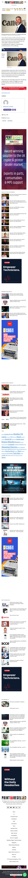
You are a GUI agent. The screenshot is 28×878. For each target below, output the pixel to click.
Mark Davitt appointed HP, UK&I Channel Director (16, 411)
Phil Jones (23, 449)
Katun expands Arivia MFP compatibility (18, 385)
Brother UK (18, 434)
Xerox (4, 457)
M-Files (24, 444)
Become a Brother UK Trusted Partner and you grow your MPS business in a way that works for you (18, 202)
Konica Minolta (8, 442)
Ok (14, 876)
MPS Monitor (14, 449)
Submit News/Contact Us (14, 852)
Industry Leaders (14, 830)
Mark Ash (19, 447)
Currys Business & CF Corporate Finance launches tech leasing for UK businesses (18, 418)
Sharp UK (22, 451)
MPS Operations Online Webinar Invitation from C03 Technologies (16, 294)
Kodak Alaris (20, 439)
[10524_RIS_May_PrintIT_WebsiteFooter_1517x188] (14, 868)
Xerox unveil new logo (14, 615)
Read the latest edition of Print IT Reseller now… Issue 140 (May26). (17, 518)
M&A (14, 826)
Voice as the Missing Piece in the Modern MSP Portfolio (18, 641)
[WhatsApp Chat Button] (25, 875)
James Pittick (14, 439)
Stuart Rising (10, 120)
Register (14, 847)
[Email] (13, 110)
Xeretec (21, 455)
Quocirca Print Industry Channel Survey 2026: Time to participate (18, 307)
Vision (11, 455)
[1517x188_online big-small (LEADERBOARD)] (14, 89)
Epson (19, 437)
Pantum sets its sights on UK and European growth (16, 661)
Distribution (14, 819)
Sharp (19, 451)
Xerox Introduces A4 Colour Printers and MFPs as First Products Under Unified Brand (18, 610)
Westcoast (17, 455)
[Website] (15, 110)
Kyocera (17, 442)
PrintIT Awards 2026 (14, 861)
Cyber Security (14, 833)
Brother (11, 434)
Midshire (6, 449)
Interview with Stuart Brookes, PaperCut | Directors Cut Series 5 (18, 195)
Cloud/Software (14, 816)
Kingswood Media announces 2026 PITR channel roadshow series (18, 301)
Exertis (7, 439)
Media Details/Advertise (14, 845)
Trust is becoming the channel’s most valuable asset (17, 629)
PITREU (14, 856)
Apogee (6, 434)
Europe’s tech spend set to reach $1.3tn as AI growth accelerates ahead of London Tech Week (18, 623)
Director (14, 437)
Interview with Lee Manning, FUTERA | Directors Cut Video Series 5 (17, 227)
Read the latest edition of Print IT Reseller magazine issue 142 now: (17, 505)
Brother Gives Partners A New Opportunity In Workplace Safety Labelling (17, 603)
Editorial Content (8, 106)
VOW (14, 455)
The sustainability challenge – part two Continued (18, 741)
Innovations (14, 823)
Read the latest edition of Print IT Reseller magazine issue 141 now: (17, 511)
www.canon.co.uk (6, 92)
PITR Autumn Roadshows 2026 (14, 859)
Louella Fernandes (18, 444)
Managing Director (9, 447)
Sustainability (14, 835)
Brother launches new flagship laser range (17, 735)
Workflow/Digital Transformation (14, 840)
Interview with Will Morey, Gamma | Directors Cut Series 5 (17, 208)
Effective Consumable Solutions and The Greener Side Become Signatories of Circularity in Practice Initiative (18, 729)
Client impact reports (14, 708)
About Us (14, 854)
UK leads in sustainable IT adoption (17, 701)
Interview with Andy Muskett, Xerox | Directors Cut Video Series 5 (17, 220)
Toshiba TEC (5, 455)
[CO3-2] (12, 791)
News (8, 118)
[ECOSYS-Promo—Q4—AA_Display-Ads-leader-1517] (14, 10)
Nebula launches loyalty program (17, 760)
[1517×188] (14, 51)
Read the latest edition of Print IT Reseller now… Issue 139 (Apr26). (17, 531)
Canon (4, 437)
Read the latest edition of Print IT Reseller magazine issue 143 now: (17, 499)
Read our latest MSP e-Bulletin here (17, 524)
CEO (11, 437)
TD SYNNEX (9, 453)
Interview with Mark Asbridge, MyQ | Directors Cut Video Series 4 (17, 246)
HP (11, 439)
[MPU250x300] (14, 493)
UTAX (9, 455)
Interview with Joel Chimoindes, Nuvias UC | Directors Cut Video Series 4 (18, 233)
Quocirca (8, 451)
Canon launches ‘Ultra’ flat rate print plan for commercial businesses (17, 392)
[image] (14, 189)
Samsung (16, 451)
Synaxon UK (4, 453)
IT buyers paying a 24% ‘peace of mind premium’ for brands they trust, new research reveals (17, 655)
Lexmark (11, 444)
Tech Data (16, 453)
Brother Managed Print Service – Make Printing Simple (18, 424)
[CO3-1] (12, 283)
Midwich (10, 449)
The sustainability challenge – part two (18, 747)
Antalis (3, 434)
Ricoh (12, 451)
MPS (14, 821)
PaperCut (19, 449)
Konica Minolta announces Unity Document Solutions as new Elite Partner (16, 399)
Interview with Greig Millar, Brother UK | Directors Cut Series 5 (18, 214)
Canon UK (8, 437)
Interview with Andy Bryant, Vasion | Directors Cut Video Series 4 (17, 240)
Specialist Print (14, 828)
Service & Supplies (14, 837)
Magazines (14, 842)
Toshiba (21, 453)
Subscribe (14, 849)
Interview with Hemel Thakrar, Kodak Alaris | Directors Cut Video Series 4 (17, 253)
